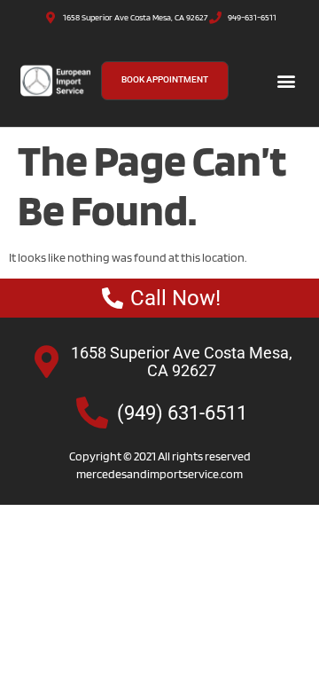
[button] (286, 81)
